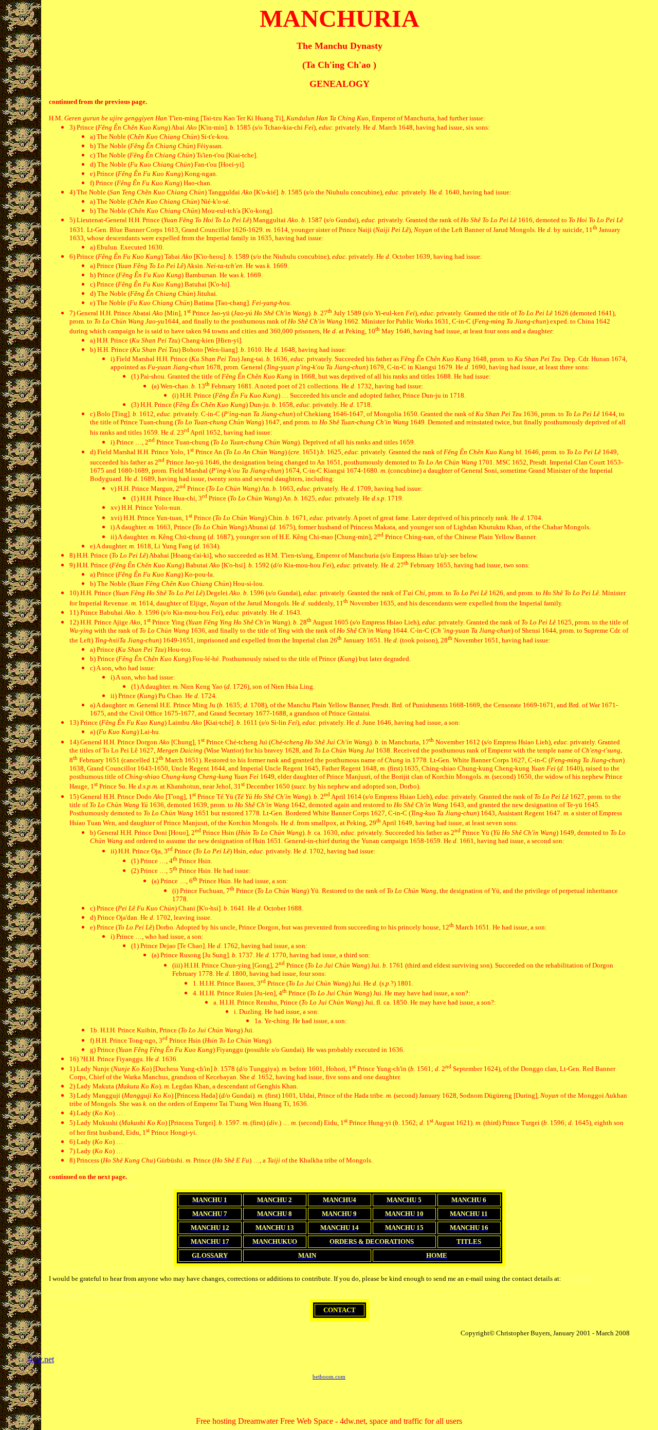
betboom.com (329, 1376)
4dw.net (41, 1359)
